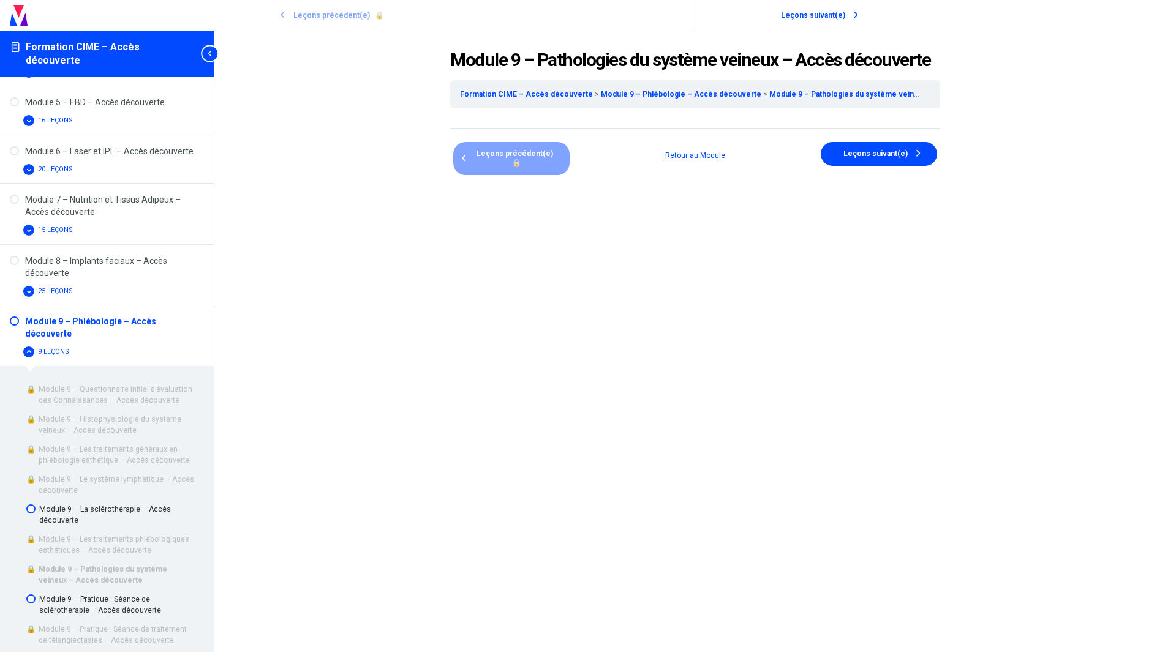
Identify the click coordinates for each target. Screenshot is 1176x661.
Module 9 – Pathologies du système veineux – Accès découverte (886, 94)
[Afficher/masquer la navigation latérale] (210, 54)
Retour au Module (695, 155)
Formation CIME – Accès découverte (527, 94)
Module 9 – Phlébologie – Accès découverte (682, 94)
